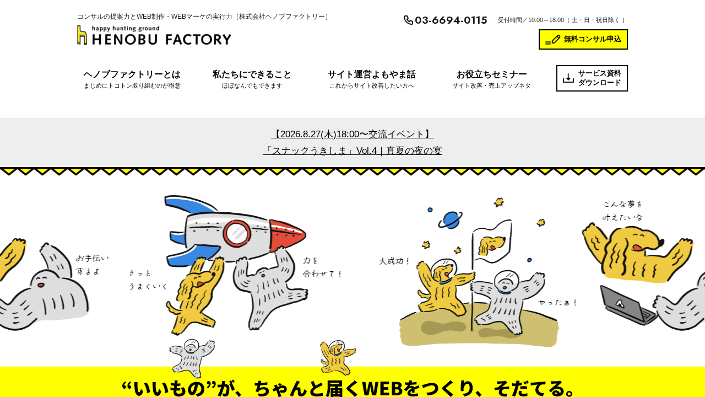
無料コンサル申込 (592, 39)
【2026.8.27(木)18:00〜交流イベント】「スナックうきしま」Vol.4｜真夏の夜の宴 (352, 142)
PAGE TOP (680, 375)
